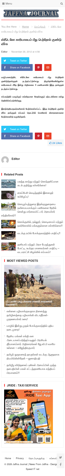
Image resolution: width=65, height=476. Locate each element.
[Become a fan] (60, 464)
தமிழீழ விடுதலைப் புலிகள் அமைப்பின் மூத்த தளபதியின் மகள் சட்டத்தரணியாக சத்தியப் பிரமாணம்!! (31, 369)
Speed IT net (32, 469)
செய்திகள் (40, 26)
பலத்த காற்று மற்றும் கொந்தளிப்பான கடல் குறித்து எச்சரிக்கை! (38, 183)
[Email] (47, 67)
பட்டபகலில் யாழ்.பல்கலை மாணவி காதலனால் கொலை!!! (29, 302)
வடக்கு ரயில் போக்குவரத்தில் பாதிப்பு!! (39, 233)
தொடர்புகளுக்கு (37, 458)
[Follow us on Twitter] (60, 457)
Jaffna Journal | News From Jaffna (30, 464)
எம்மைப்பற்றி (55, 458)
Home (25, 26)
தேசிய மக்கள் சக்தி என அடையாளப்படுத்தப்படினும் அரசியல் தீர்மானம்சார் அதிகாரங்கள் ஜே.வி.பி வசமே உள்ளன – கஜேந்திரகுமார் (31, 342)
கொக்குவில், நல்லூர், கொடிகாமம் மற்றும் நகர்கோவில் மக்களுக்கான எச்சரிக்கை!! (40, 223)
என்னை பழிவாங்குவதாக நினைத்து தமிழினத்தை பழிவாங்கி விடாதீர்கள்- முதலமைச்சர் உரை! (27, 315)
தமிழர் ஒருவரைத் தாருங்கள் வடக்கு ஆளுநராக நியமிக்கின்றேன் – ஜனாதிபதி (33, 356)
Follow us (46, 13)
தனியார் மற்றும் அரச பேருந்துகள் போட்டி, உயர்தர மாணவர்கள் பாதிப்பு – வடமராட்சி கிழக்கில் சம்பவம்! (38, 248)
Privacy (20, 458)
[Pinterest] (38, 67)
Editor (4, 51)
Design (54, 464)
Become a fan (58, 13)
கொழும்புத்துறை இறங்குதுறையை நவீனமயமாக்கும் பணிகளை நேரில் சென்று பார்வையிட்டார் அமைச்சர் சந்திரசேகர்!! (28, 209)
